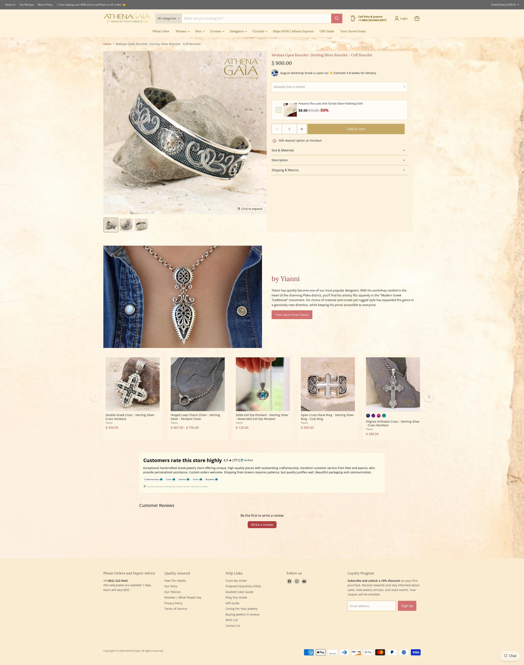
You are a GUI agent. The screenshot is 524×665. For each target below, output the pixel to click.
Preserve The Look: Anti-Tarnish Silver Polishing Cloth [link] (330, 103)
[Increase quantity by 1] (302, 129)
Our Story (170, 586)
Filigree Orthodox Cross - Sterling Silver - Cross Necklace (393, 423)
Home (107, 44)
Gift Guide (327, 31)
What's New (160, 31)
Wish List (232, 620)
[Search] (336, 18)
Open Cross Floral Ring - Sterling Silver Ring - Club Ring (327, 417)
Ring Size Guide (236, 597)
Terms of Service (175, 609)
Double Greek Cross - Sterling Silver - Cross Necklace (131, 417)
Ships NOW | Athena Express (293, 31)
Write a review (262, 524)
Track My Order (236, 581)
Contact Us (233, 626)
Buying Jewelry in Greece (243, 614)
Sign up (407, 605)
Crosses (216, 31)
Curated (259, 31)
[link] (290, 110)
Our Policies (172, 592)
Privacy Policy (173, 603)
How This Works (175, 581)
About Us (10, 4)
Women (181, 31)
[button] (111, 225)
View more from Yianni (292, 315)
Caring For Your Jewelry (241, 609)
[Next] (429, 397)
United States (503, 4)
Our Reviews (27, 4)
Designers (237, 31)
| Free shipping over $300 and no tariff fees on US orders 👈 (91, 4)
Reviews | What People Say (182, 597)
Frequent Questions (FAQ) (243, 586)
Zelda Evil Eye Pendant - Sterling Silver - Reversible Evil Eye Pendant (262, 417)
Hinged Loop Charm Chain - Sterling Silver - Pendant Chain (195, 417)
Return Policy (45, 4)
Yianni (109, 422)
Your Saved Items (353, 31)
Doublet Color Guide (239, 592)
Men (198, 31)
